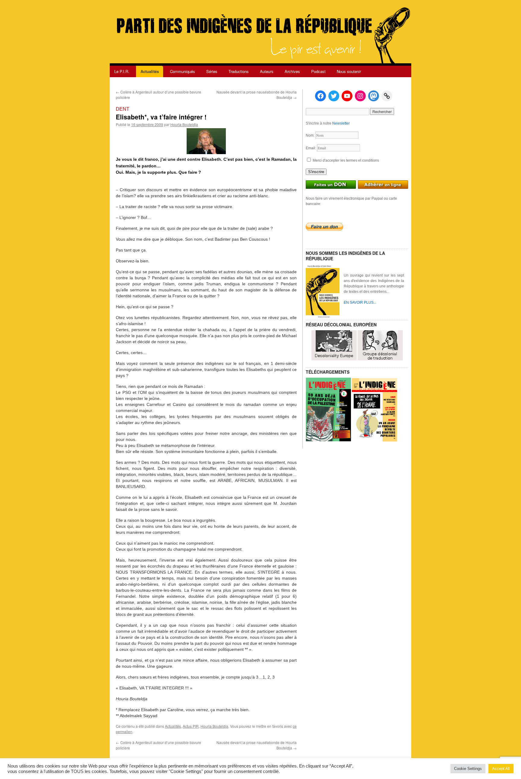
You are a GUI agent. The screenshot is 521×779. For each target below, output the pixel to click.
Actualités (150, 71)
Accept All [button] (501, 768)
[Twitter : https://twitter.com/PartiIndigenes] (333, 95)
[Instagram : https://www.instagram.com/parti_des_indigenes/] (360, 95)
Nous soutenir (349, 71)
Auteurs (266, 71)
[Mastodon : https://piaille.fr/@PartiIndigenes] (373, 95)
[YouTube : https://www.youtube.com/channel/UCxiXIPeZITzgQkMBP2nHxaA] (347, 95)
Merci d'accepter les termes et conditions (345, 160)
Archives (292, 71)
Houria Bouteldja (184, 124)
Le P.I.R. (121, 71)
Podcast (318, 71)
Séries (211, 71)
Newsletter (341, 123)
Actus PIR (191, 726)
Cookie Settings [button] (468, 768)
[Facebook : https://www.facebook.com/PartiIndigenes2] (320, 95)
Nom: (310, 135)
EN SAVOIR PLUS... (360, 302)
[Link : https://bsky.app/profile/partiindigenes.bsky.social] (386, 95)
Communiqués (182, 71)
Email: (311, 148)
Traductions (239, 71)
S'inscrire (316, 171)
